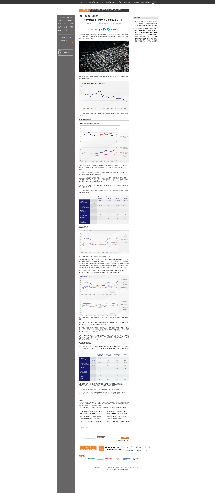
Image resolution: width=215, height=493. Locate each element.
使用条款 (110, 467)
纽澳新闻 (95, 16)
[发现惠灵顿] (148, 2)
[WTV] (135, 459)
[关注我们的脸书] (100, 2)
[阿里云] (82, 459)
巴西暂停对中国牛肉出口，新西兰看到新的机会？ (91, 418)
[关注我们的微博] (94, 2)
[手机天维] (154, 2)
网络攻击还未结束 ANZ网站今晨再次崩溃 (91, 411)
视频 (71, 27)
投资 (59, 27)
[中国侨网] (118, 459)
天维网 (62, 17)
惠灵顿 (68, 17)
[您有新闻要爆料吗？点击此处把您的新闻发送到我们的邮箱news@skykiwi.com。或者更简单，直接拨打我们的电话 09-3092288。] (114, 29)
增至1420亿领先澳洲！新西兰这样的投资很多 (91, 413)
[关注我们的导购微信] (137, 2)
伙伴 (71, 30)
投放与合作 (129, 450)
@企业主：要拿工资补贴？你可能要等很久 (118, 421)
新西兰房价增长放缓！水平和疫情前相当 (90, 416)
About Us (104, 467)
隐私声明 (115, 467)
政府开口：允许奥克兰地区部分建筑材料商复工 (118, 416)
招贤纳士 (132, 467)
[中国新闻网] (109, 459)
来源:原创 (118, 23)
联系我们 (147, 450)
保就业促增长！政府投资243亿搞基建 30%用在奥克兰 (91, 421)
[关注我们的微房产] (129, 2)
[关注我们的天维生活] (120, 2)
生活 (71, 23)
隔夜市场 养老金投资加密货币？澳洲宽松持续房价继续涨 (118, 411)
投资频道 (87, 16)
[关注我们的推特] (103, 2)
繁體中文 (69, 20)
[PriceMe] (127, 459)
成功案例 (147, 447)
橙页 (65, 30)
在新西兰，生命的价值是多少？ (115, 418)
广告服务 (121, 467)
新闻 (59, 23)
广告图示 (138, 450)
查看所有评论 (119, 440)
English (82, 2)
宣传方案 (138, 447)
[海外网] (91, 459)
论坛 (65, 23)
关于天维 (129, 447)
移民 (65, 27)
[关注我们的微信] (97, 2)
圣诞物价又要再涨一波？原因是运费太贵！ (118, 413)
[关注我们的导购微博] (110, 2)
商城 (59, 30)
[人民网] (100, 459)
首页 (81, 16)
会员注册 (138, 467)
